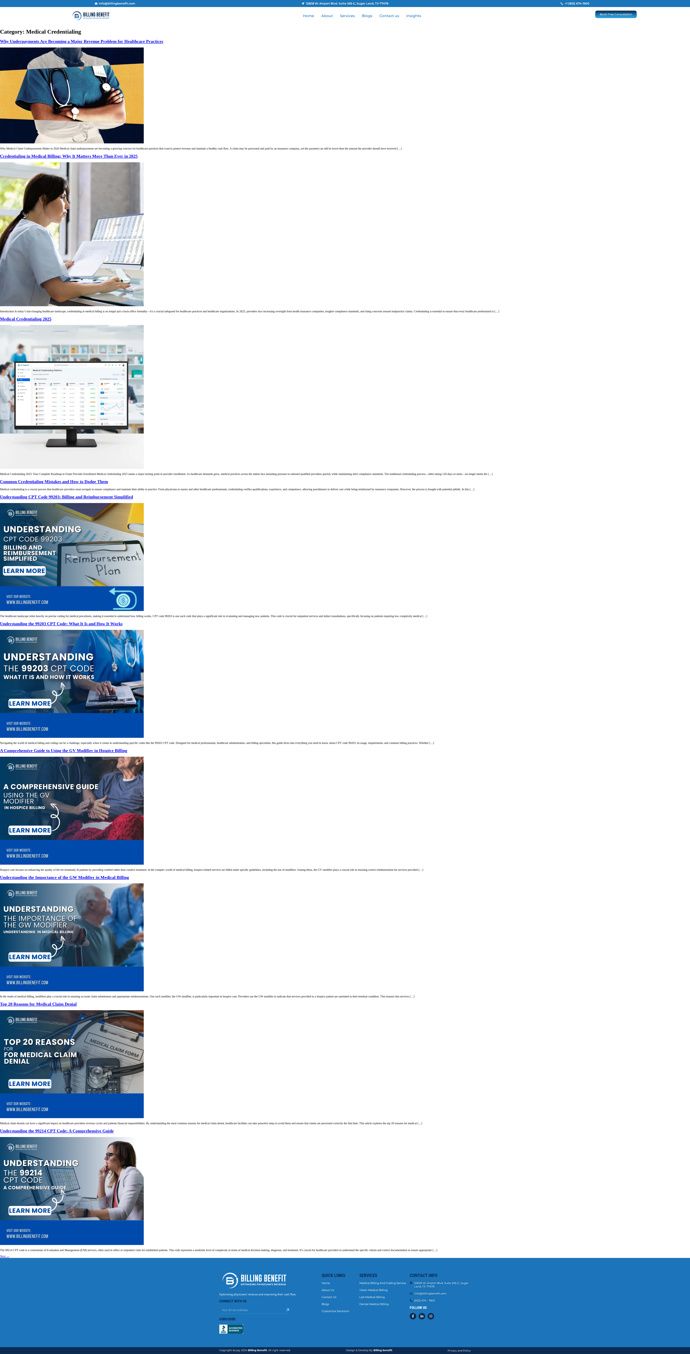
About (327, 16)
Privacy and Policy (459, 1350)
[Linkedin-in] (422, 1316)
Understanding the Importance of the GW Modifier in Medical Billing (64, 877)
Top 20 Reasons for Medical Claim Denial (38, 1004)
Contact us (389, 16)
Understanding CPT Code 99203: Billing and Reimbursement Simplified (66, 497)
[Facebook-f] (413, 1316)
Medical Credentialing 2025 (25, 319)
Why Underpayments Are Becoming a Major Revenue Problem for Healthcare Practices (81, 41)
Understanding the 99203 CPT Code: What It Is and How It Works (61, 623)
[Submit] (287, 1310)
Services (347, 16)
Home (308, 16)
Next (4, 1256)
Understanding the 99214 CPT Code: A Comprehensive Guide (57, 1131)
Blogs (367, 16)
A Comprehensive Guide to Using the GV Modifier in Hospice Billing (63, 750)
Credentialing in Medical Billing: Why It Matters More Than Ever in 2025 (69, 156)
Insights (413, 16)
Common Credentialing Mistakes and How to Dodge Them (54, 481)
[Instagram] (431, 1316)
